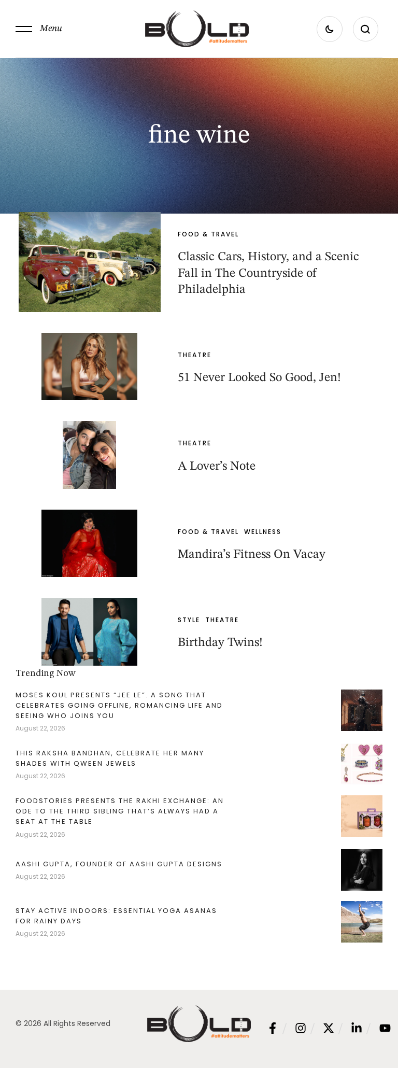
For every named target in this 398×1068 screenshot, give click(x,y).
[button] (39, 29)
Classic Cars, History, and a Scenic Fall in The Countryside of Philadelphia (268, 273)
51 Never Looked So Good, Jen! (259, 378)
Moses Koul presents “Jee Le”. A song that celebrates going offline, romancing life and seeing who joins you (119, 705)
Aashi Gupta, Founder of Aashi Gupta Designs (119, 864)
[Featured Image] (89, 262)
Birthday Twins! (220, 643)
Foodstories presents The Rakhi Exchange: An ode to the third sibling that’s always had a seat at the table (120, 811)
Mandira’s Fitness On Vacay (251, 555)
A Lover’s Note (216, 466)
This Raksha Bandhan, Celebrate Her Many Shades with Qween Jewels (110, 758)
